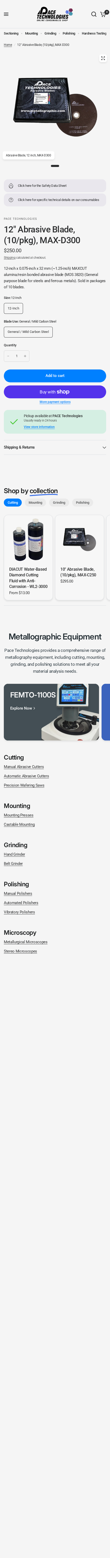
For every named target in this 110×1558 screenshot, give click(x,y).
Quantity (10, 345)
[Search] (94, 14)
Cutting (13, 502)
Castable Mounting (19, 824)
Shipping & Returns (19, 447)
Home (8, 45)
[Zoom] (103, 58)
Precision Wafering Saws (24, 785)
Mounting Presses (19, 815)
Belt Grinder (13, 863)
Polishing (69, 33)
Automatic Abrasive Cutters (26, 776)
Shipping (9, 257)
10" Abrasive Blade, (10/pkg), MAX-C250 (78, 572)
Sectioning (11, 33)
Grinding (50, 33)
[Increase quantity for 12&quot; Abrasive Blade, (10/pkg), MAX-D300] (25, 356)
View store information (39, 426)
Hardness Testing (94, 33)
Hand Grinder (14, 854)
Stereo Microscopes (20, 951)
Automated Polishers (21, 902)
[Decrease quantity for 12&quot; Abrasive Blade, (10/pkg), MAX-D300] (8, 356)
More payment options (55, 401)
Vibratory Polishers (19, 912)
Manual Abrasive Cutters (24, 766)
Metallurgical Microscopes (26, 942)
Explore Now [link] (21, 708)
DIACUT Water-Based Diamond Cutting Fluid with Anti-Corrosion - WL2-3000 (28, 578)
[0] (102, 14)
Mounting (31, 33)
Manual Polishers (18, 893)
